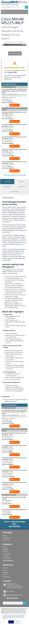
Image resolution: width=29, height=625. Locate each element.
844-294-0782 (10, 591)
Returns (5, 574)
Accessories (21, 186)
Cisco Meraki (6, 558)
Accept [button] (11, 622)
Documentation (14, 192)
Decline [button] (17, 622)
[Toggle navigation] (4, 11)
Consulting (6, 577)
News (4, 570)
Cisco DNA (6, 556)
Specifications (7, 186)
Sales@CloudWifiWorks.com (14, 595)
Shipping (5, 572)
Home (4, 535)
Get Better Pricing (14, 53)
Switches (5, 549)
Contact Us (6, 540)
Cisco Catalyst (7, 554)
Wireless (5, 552)
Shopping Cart (7, 538)
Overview (7, 181)
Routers (5, 547)
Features (21, 181)
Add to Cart (15, 105)
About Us (5, 568)
